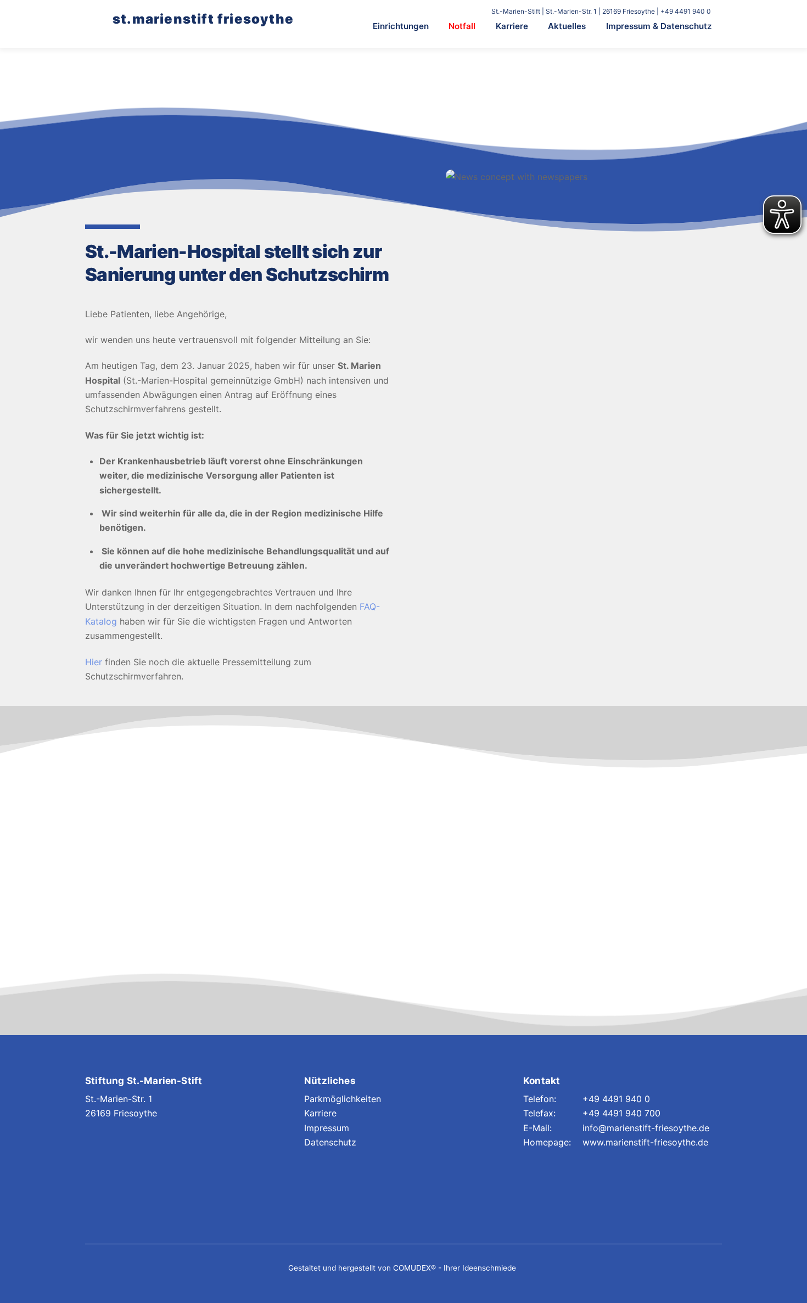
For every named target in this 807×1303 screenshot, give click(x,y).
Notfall (462, 26)
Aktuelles (567, 26)
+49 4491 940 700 (621, 1113)
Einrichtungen (401, 26)
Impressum (326, 1127)
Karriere (512, 26)
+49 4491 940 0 (616, 1098)
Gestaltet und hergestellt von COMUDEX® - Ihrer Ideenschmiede (402, 1267)
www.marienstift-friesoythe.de (645, 1142)
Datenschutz (330, 1142)
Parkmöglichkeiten (342, 1098)
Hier (93, 661)
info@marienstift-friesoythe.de (645, 1127)
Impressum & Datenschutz (659, 26)
